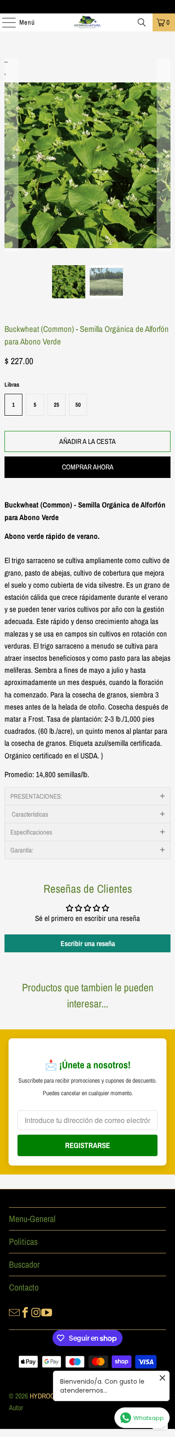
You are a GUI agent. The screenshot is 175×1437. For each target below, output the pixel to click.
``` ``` (5, 64)
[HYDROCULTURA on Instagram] (36, 1312)
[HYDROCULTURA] (87, 22)
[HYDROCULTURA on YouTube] (46, 1312)
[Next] (164, 155)
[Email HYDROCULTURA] (14, 1312)
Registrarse (87, 1145)
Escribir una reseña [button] (88, 943)
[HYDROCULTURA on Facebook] (25, 1312)
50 (78, 405)
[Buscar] (141, 22)
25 (56, 405)
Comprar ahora (88, 467)
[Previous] (11, 155)
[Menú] (4, 22)
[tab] (87, 796)
